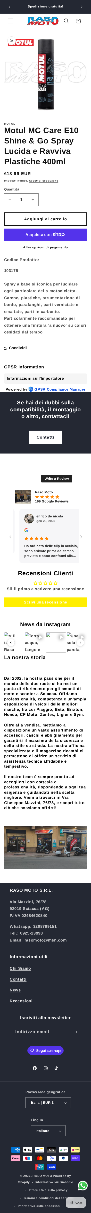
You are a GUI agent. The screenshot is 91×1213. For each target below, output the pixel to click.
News (15, 990)
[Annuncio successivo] (81, 6)
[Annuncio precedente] (9, 6)
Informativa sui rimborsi (54, 1182)
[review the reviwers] (19, 531)
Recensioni (21, 1001)
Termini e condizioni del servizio (48, 1198)
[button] (11, 21)
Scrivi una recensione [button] (45, 602)
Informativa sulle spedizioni (39, 1206)
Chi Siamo (20, 968)
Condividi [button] (18, 348)
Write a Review (57, 479)
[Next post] (80, 642)
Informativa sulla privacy (48, 1190)
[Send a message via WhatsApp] (83, 1185)
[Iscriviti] (75, 1032)
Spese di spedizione (43, 180)
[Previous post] (11, 642)
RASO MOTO (42, 1176)
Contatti (45, 437)
